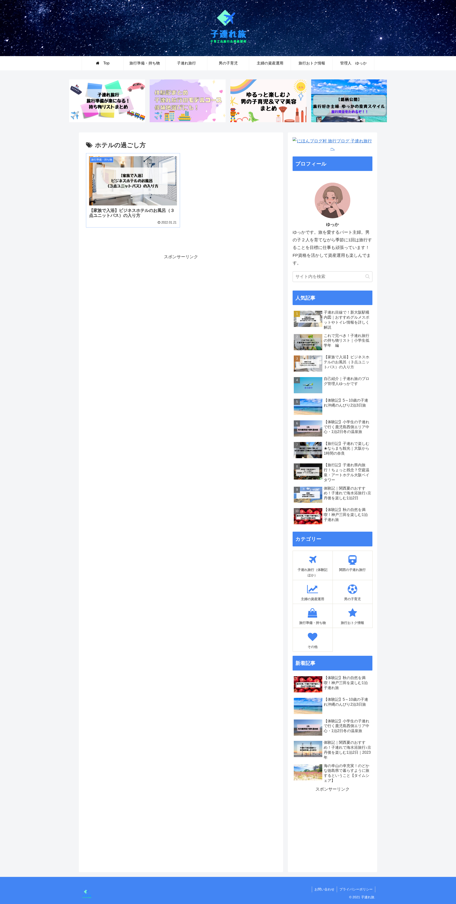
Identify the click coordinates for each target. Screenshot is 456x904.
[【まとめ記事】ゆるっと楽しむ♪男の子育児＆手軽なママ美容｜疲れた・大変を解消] (268, 100)
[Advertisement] (163, 294)
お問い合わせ (324, 889)
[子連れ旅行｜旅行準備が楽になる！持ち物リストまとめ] (107, 100)
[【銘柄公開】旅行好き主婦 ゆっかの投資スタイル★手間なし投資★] (349, 100)
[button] (367, 276)
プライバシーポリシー (356, 889)
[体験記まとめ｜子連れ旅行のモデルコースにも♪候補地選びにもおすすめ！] (188, 100)
